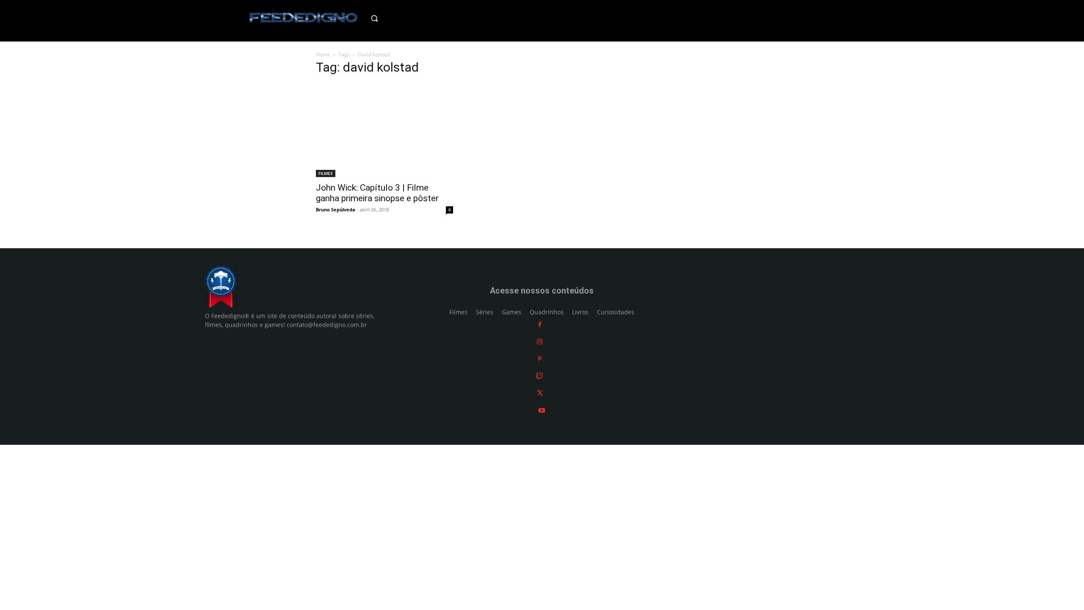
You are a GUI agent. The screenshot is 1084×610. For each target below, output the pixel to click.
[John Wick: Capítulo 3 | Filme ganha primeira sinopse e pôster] (384, 130)
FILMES (325, 173)
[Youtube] (542, 410)
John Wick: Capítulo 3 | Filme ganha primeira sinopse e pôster (377, 193)
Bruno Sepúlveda (335, 209)
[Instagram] (539, 341)
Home (323, 54)
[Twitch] (539, 376)
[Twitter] (540, 393)
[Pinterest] (540, 359)
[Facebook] (540, 324)
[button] (392, 18)
